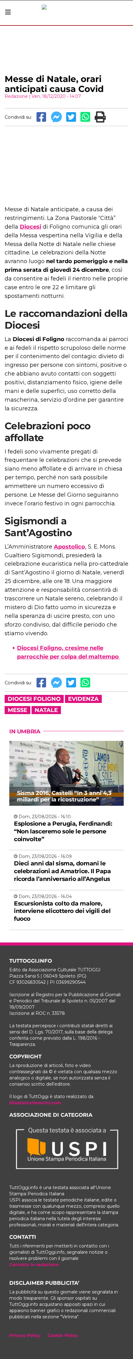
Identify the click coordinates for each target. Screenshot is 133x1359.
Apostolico (69, 546)
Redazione (16, 96)
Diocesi (30, 226)
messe (17, 710)
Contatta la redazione (34, 1264)
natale (46, 710)
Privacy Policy (24, 1335)
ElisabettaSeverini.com (35, 1103)
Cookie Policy (63, 1335)
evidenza (83, 698)
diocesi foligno (34, 698)
